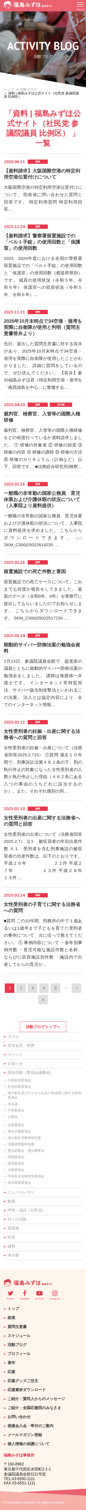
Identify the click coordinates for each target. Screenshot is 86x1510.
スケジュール (19, 1336)
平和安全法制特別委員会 (26, 1176)
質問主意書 (17, 1327)
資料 (11, 1246)
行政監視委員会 (19, 1080)
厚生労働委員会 (19, 1131)
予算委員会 (16, 1110)
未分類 (13, 1255)
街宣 (11, 1237)
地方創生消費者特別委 (24, 1138)
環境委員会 (16, 1163)
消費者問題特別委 (21, 1144)
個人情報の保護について (29, 1444)
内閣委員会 (16, 1157)
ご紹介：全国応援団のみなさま (34, 1408)
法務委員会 (16, 1170)
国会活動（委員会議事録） (31, 1072)
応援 (11, 1372)
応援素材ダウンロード (27, 1390)
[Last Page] (43, 999)
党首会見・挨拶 (21, 1045)
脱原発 (13, 1228)
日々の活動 (17, 1219)
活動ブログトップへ (43, 1027)
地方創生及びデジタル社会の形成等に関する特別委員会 (44, 1095)
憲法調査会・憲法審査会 (26, 1150)
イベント (15, 1054)
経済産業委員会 (19, 1182)
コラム (13, 1036)
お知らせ (15, 1063)
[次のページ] (76, 988)
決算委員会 (16, 1125)
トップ (9, 89)
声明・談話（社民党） (27, 1210)
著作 (11, 1363)
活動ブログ (28, 89)
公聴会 (13, 1117)
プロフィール (19, 1354)
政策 (11, 1318)
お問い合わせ (19, 1417)
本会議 (13, 1104)
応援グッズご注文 (23, 1381)
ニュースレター (21, 1192)
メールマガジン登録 (25, 1435)
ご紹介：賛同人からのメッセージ (36, 1399)
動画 (11, 1201)
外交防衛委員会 (19, 1086)
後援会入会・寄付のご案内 (31, 1426)
